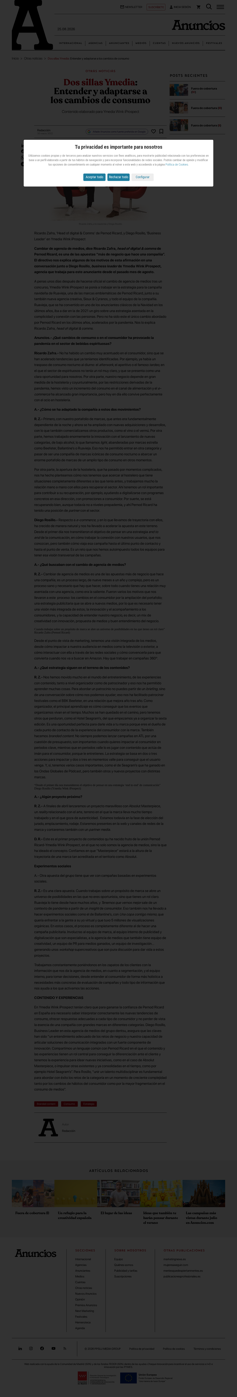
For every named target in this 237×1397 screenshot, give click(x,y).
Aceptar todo (94, 177)
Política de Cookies (177, 164)
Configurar (143, 177)
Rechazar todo (118, 177)
